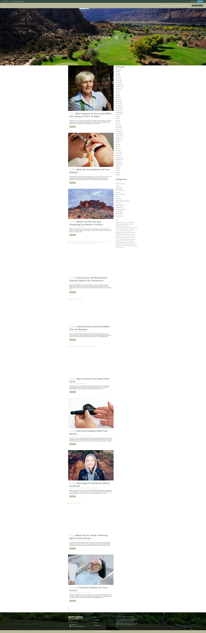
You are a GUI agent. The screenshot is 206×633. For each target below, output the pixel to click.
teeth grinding (124, 245)
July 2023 (118, 142)
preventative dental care (120, 240)
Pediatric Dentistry (120, 205)
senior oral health (126, 244)
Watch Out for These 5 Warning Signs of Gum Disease (88, 536)
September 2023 (119, 138)
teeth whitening (130, 245)
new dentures (132, 237)
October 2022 (119, 161)
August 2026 (118, 69)
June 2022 (118, 170)
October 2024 (119, 110)
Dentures (80, 118)
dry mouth (118, 230)
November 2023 (119, 133)
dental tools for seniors (120, 227)
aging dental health (119, 222)
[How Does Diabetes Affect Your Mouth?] (91, 413)
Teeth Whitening (119, 213)
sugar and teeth (133, 244)
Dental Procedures (82, 383)
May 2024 (118, 120)
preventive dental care (129, 240)
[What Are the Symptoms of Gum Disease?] (91, 150)
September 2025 (119, 86)
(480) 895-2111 (74, 624)
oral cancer (118, 239)
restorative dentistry (130, 242)
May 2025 (118, 95)
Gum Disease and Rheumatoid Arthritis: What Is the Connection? (88, 279)
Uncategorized (119, 216)
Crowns (117, 186)
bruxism (124, 222)
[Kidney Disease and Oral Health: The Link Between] (91, 311)
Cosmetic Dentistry (120, 183)
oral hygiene (127, 239)
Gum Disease (81, 174)
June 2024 (118, 118)
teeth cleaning (118, 245)
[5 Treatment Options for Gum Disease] (91, 570)
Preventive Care (82, 226)
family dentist (130, 230)
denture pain (135, 227)
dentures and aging (123, 229)
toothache (135, 245)
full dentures (126, 234)
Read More (72, 126)
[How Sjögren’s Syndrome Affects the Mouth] (91, 465)
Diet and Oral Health (120, 194)
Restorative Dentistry (120, 209)
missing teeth (127, 237)
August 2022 (118, 165)
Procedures (96, 619)
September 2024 (119, 112)
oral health (122, 239)
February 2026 (119, 80)
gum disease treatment (120, 235)
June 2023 (118, 144)
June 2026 (118, 73)
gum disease (132, 234)
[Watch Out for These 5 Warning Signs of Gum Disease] (91, 517)
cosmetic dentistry (119, 224)
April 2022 (118, 174)
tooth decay (118, 247)
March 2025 (118, 99)
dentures (117, 229)
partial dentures (133, 239)
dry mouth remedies (124, 230)
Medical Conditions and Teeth (85, 331)
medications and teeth (120, 237)
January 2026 (119, 82)
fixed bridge (118, 232)
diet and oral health (130, 229)
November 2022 (119, 159)
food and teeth (133, 232)
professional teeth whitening (121, 242)
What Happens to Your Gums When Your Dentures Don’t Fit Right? (90, 115)
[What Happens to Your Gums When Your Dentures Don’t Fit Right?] (91, 88)
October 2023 (119, 135)
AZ (116, 181)
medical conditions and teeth (130, 235)
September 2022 (119, 163)
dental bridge (125, 224)
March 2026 (118, 78)
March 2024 (118, 125)
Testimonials (97, 625)
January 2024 (119, 129)
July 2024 (118, 116)
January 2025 (119, 103)
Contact (95, 622)
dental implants (119, 225)
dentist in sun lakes (128, 227)
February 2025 (119, 101)
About (95, 617)
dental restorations (125, 225)
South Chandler (119, 211)
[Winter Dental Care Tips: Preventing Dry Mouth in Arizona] (91, 204)
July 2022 (118, 168)
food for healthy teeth (120, 234)
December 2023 (119, 131)
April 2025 (118, 97)
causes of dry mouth (130, 222)
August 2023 (118, 140)
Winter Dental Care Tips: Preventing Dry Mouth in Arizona (86, 223)
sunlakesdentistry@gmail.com (78, 626)
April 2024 (118, 123)
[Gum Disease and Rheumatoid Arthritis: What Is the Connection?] (91, 258)
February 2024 (119, 127)
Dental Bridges (119, 188)
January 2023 (119, 155)
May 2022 (118, 172)
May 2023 (118, 146)
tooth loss (122, 247)
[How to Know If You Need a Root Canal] (91, 361)
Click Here (200, 1)
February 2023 (119, 153)
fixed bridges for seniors (125, 232)
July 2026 (118, 71)
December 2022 (119, 157)
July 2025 (118, 90)
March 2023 (118, 150)
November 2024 (119, 108)
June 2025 (118, 93)
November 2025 (119, 84)
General (117, 196)
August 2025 (118, 88)
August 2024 (118, 114)
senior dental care (119, 244)
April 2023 (118, 148)
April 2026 (118, 75)
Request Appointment (197, 5)
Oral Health (95, 488)
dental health (130, 224)
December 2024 (119, 105)
